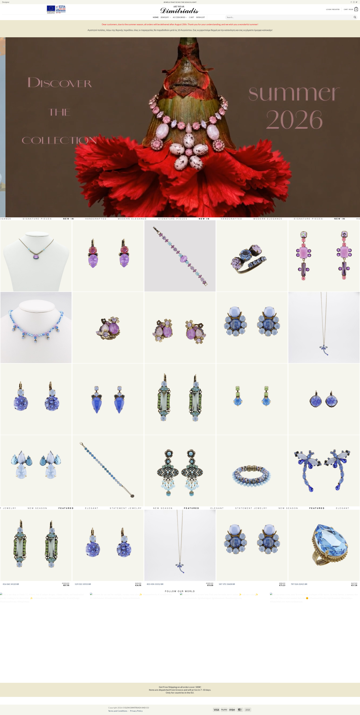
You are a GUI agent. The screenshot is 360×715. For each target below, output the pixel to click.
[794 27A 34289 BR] (108, 327)
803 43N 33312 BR (155, 584)
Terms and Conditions (118, 711)
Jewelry (164, 17)
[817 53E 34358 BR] (180, 470)
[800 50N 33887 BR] (36, 327)
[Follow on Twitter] (356, 2)
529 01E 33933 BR (83, 584)
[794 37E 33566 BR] (36, 470)
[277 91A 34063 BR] (252, 256)
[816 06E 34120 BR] (180, 399)
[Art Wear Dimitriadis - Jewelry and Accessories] (180, 9)
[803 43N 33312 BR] (324, 327)
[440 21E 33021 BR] (108, 256)
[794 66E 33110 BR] (324, 256)
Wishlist (200, 17)
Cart (191, 17)
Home (155, 17)
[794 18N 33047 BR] (36, 256)
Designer (5, 2)
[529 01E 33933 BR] (36, 399)
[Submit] (355, 17)
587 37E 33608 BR (227, 584)
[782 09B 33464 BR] (252, 470)
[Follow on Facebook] (351, 2)
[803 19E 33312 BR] (324, 470)
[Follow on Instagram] (354, 2)
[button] (351, 9)
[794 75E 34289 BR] (180, 327)
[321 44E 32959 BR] (324, 399)
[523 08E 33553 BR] (252, 399)
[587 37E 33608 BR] (252, 327)
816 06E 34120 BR (11, 584)
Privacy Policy (136, 711)
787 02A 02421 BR (299, 584)
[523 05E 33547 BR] (108, 399)
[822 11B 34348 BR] (108, 470)
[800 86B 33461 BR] (180, 256)
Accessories (179, 17)
